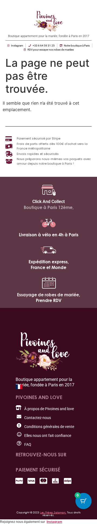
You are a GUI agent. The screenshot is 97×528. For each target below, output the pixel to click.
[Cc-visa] (31, 480)
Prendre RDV (48, 300)
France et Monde (48, 267)
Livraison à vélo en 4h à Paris (48, 234)
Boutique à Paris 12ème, (49, 207)
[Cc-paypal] (19, 480)
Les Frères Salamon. (53, 512)
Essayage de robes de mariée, (48, 294)
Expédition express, (49, 261)
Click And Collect (48, 201)
